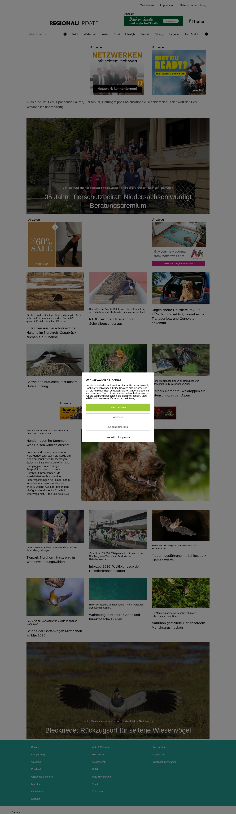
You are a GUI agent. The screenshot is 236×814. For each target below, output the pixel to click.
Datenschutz (111, 437)
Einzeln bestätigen (118, 426)
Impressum (125, 437)
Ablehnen (118, 417)
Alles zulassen (118, 407)
